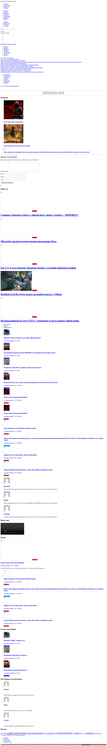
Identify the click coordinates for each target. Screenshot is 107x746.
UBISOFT (90, 733)
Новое (5, 326)
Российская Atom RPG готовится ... (16, 655)
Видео (5, 19)
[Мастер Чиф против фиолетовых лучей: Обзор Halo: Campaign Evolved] (7, 466)
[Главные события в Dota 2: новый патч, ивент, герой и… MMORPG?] (16, 211)
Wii (98, 733)
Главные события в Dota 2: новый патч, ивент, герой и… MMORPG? (39, 215)
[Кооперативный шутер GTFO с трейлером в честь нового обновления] (16, 317)
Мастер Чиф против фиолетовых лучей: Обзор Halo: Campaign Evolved (19, 65)
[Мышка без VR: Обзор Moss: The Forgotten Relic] (7, 451)
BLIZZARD (37, 733)
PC (70, 733)
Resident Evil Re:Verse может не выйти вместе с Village (31, 294)
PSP (80, 733)
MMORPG (6, 13)
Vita (95, 733)
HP (56, 733)
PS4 (77, 733)
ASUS (30, 733)
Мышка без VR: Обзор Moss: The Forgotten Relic (13, 63)
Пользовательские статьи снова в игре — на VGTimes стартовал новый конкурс (22, 72)
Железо (6, 12)
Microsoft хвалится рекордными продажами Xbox (29, 241)
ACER (6, 733)
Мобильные (7, 16)
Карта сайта (7, 5)
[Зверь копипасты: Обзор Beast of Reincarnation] (13, 142)
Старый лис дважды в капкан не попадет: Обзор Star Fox (16, 70)
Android (17, 733)
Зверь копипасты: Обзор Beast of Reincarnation (13, 60)
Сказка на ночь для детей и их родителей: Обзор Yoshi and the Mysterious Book (21, 67)
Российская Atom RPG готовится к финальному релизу (23, 367)
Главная (6, 4)
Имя (2, 174)
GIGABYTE (51, 733)
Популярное (7, 324)
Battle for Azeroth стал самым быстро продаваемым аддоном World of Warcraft (30, 382)
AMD (10, 733)
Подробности (86, 744)
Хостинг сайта (8, 742)
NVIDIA (65, 733)
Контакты (6, 6)
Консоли (6, 15)
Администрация (11, 86)
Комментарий (4, 171)
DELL (44, 733)
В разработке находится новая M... (15, 670)
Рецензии (6, 17)
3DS (2, 733)
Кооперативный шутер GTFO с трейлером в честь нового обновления (40, 320)
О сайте (6, 8)
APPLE (24, 733)
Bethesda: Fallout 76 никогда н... (14, 640)
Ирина (6, 500)
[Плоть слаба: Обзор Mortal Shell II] (13, 118)
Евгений (6, 514)
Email (2, 177)
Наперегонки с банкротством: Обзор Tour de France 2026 (16, 69)
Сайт (2, 179)
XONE (100, 733)
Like (18, 86)
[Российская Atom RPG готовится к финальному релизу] (7, 364)
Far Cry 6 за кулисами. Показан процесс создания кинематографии (38, 267)
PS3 (74, 733)
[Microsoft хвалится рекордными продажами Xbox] (16, 237)
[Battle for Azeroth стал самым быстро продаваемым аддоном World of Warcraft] (7, 379)
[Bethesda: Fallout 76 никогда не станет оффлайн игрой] (7, 334)
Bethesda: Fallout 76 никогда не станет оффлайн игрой (22, 338)
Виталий (7, 486)
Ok (82, 744)
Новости (6, 10)
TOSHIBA (84, 733)
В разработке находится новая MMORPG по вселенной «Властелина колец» (30, 352)
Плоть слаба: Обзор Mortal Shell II (10, 59)
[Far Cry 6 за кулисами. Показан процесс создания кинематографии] (16, 264)
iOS (59, 733)
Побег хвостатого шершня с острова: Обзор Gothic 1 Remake (17, 66)
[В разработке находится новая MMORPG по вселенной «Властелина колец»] (7, 349)
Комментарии (7, 327)
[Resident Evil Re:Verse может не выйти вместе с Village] (16, 290)
